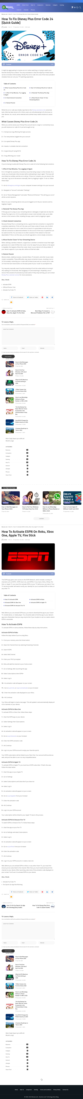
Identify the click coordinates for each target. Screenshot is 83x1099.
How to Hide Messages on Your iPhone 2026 (21, 363)
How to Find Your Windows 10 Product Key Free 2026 (21, 372)
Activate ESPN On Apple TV (39, 602)
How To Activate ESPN (11, 599)
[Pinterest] (42, 297)
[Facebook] (28, 64)
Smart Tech (9, 475)
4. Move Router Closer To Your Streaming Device (38, 99)
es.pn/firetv (10, 846)
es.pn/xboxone (11, 736)
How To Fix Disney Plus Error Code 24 (41, 88)
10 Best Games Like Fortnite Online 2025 (20, 390)
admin (5, 539)
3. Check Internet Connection (13, 98)
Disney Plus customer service (10, 275)
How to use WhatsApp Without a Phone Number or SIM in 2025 (21, 399)
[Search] (80, 7)
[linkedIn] (47, 297)
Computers (8, 453)
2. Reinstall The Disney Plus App (40, 93)
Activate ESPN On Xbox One (13, 602)
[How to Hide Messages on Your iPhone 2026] (10, 364)
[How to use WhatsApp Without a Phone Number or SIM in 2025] (10, 400)
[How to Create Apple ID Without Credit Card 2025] (72, 498)
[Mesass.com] (8, 7)
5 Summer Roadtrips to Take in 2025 (21, 429)
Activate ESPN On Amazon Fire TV (15, 605)
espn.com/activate (22, 688)
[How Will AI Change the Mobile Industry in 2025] (10, 422)
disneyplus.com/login (13, 185)
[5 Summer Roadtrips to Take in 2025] (10, 430)
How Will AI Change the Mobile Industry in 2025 (21, 421)
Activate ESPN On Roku (38, 599)
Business (8, 450)
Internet (8, 465)
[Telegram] (52, 297)
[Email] (11, 302)
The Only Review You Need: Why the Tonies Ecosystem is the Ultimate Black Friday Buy (21, 410)
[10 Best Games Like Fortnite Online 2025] (10, 391)
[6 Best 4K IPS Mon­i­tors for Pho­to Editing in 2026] (10, 383)
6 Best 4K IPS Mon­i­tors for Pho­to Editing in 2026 (21, 381)
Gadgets (8, 456)
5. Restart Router (10, 103)
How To (7, 462)
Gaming (8, 459)
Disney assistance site (38, 110)
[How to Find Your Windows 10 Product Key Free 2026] (10, 373)
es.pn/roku (11, 688)
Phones (8, 472)
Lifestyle (8, 468)
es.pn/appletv (11, 796)
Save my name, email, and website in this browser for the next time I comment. (21, 352)
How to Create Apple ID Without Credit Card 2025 (71, 508)
